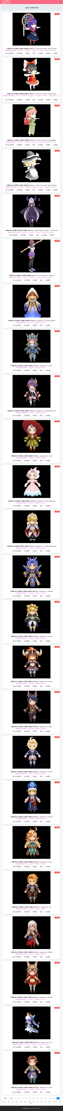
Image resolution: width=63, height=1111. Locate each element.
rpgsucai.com (31, 1108)
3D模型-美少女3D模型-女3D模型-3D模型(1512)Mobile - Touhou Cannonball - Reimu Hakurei (31, 93)
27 (45, 1101)
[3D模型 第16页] (5, 3)
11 (37, 1098)
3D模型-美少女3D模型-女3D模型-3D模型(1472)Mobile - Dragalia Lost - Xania (31, 456)
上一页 (11, 1098)
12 (41, 1098)
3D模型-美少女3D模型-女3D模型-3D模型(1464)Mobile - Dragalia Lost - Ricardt (31, 816)
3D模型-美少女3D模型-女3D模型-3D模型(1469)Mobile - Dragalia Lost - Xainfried (31, 591)
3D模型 (27, 53)
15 (54, 1098)
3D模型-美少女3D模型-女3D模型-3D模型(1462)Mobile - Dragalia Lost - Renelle (31, 997)
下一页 (55, 1101)
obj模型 (55, 53)
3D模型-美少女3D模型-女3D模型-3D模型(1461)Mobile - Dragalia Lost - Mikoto (31, 952)
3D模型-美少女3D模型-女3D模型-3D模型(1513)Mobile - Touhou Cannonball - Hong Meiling (31, 140)
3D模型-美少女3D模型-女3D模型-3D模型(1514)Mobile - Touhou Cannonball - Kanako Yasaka (32, 48)
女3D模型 (19, 53)
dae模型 (40, 53)
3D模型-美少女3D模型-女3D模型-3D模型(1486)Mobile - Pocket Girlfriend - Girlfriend (31, 275)
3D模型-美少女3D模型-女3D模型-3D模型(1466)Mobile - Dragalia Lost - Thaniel (31, 771)
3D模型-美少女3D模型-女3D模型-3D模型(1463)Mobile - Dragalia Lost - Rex (31, 907)
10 (33, 1098)
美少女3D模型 (9, 53)
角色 (34, 53)
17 (4, 1101)
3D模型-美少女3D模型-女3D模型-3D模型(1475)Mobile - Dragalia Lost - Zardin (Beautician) (31, 410)
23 (29, 1101)
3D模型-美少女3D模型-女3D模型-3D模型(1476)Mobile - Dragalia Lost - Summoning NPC (31, 320)
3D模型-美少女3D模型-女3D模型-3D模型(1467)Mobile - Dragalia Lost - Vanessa (31, 681)
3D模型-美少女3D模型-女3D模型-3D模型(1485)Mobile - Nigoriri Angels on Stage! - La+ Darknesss (31, 230)
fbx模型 (48, 53)
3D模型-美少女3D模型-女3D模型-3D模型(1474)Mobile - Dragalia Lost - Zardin (31, 365)
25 (37, 1101)
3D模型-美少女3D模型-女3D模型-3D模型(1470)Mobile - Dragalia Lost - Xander (31, 636)
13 (45, 1098)
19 (12, 1101)
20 (16, 1101)
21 (21, 1101)
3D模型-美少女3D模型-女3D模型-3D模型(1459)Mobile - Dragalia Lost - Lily (31, 1042)
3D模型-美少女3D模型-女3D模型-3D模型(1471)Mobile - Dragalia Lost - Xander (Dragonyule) (31, 546)
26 (41, 1101)
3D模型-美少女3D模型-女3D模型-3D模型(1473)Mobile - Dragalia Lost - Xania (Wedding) (31, 501)
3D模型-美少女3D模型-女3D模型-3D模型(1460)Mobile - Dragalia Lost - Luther (31, 1087)
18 (8, 1101)
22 (25, 1101)
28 (49, 1101)
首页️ (5, 1098)
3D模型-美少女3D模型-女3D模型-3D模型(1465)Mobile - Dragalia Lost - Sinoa (31, 862)
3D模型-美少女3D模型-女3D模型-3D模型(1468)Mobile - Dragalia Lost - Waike (31, 726)
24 (33, 1101)
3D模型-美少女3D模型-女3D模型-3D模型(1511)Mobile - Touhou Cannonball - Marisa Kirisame (31, 185)
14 (49, 1098)
